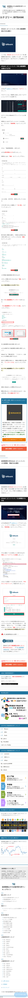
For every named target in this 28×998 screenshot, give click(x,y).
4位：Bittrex (6, 945)
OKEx (4, 732)
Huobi (4, 735)
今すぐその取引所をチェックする (14, 439)
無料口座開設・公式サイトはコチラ (14, 448)
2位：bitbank (7, 965)
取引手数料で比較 (8, 923)
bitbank (4, 770)
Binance (5, 728)
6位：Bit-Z (6, 949)
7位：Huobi (6, 951)
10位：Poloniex (7, 956)
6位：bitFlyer (7, 973)
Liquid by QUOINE (6, 763)
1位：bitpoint (7, 963)
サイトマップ (6, 987)
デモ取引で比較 (7, 930)
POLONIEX (5, 741)
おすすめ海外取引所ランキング (11, 897)
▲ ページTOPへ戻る (21, 994)
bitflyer (5, 760)
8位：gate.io (7, 952)
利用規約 (5, 984)
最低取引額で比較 (8, 927)
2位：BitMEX (7, 941)
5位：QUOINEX (7, 971)
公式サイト (10, 88)
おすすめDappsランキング (10, 901)
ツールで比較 (7, 928)
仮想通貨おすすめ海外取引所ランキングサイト (16, 7)
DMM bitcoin (5, 766)
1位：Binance (7, 939)
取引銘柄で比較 (7, 921)
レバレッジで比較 (8, 919)
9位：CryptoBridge (8, 954)
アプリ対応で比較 (8, 925)
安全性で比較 (7, 932)
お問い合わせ (6, 981)
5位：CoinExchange (8, 947)
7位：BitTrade (7, 975)
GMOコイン (6, 757)
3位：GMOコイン (8, 967)
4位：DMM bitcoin (8, 969)
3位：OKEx (6, 943)
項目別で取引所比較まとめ (10, 917)
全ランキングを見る (6, 745)
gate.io (4, 738)
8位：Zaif (6, 976)
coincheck (5, 753)
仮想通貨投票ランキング (9, 899)
